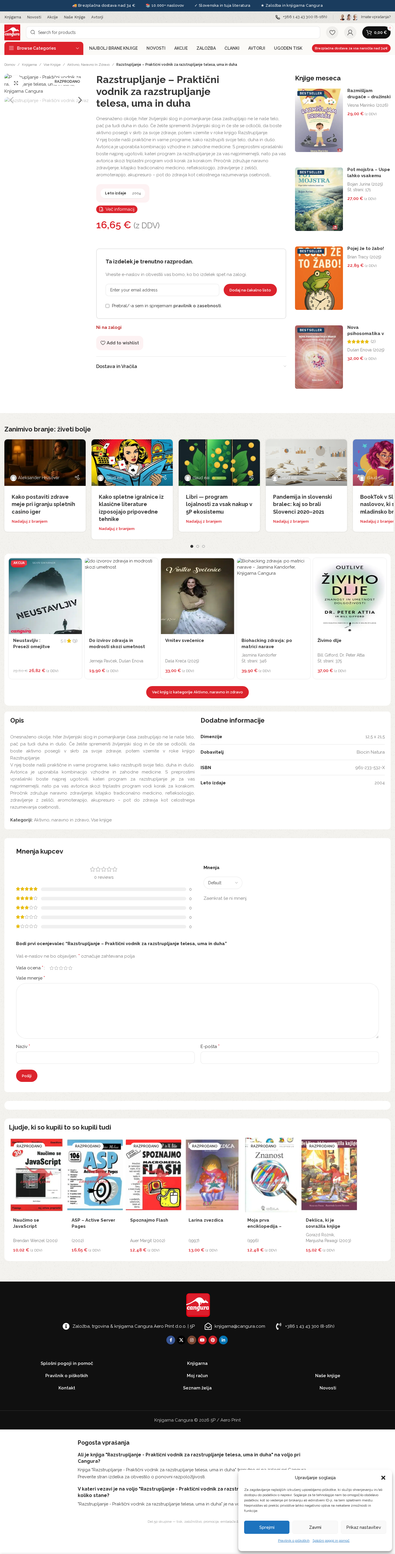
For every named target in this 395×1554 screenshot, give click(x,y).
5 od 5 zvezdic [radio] (70, 968)
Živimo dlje (329, 640)
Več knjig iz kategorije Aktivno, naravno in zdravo (197, 692)
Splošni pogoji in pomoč (331, 1541)
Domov (9, 65)
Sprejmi (267, 1527)
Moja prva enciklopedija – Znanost (264, 1226)
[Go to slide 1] (191, 546)
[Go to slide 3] (203, 546)
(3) (75, 641)
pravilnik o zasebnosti (197, 306)
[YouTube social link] (202, 1340)
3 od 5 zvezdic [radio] (60, 968)
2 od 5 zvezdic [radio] (56, 968)
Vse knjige (52, 65)
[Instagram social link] (191, 1340)
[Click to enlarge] (16, 82)
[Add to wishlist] (76, 564)
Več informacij (120, 209)
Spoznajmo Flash (149, 1220)
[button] (383, 1478)
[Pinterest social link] (212, 1340)
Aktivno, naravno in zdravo (88, 65)
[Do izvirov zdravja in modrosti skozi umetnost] (121, 596)
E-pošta (210, 1046)
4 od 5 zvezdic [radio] (65, 968)
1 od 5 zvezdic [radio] (51, 968)
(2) (373, 341)
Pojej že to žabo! (365, 248)
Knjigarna (29, 65)
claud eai (114, 477)
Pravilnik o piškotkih (294, 1541)
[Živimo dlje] (349, 596)
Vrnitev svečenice (184, 640)
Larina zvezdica (206, 1220)
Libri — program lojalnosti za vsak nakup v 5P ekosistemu (219, 504)
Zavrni (315, 1527)
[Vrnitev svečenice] (197, 596)
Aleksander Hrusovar (38, 477)
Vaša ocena (29, 968)
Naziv (23, 1046)
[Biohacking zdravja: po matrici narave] (273, 596)
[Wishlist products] (332, 32)
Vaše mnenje (30, 978)
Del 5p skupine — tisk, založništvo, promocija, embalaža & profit (198, 1522)
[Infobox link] (301, 17)
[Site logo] (12, 32)
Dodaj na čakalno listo (250, 290)
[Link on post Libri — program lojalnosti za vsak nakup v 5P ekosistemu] (219, 462)
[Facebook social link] (170, 1340)
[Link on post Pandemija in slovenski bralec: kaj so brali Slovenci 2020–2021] (306, 462)
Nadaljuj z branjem (29, 521)
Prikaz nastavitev (363, 1527)
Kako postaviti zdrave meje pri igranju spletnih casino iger (43, 504)
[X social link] (181, 1340)
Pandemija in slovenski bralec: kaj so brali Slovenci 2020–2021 (302, 504)
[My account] (350, 32)
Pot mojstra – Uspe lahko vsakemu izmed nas (368, 175)
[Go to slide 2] (197, 546)
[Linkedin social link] (223, 1340)
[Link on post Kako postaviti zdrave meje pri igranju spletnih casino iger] (45, 462)
